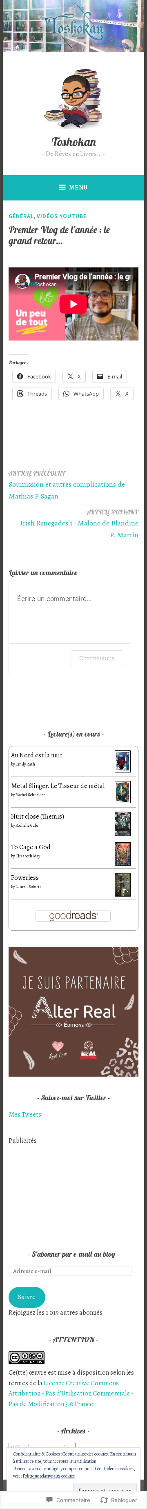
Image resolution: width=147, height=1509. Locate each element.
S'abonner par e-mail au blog (73, 1254)
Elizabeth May (28, 856)
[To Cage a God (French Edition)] (123, 863)
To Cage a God (31, 847)
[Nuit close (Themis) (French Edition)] (123, 834)
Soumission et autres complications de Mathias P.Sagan (67, 485)
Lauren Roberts (29, 886)
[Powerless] (123, 894)
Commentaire (97, 657)
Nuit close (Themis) (37, 816)
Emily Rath (25, 764)
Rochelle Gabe (27, 825)
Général (21, 216)
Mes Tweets (25, 1114)
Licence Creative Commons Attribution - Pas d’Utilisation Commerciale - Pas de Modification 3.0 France (71, 1394)
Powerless (25, 877)
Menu (78, 187)
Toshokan (73, 141)
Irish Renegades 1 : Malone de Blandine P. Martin (79, 524)
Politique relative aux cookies (48, 1476)
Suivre (27, 1297)
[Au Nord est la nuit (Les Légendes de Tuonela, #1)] (123, 770)
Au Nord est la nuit (36, 755)
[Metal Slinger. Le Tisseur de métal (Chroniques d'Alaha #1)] (123, 801)
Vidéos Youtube (62, 216)
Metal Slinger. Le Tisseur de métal (58, 785)
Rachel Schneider (30, 794)
